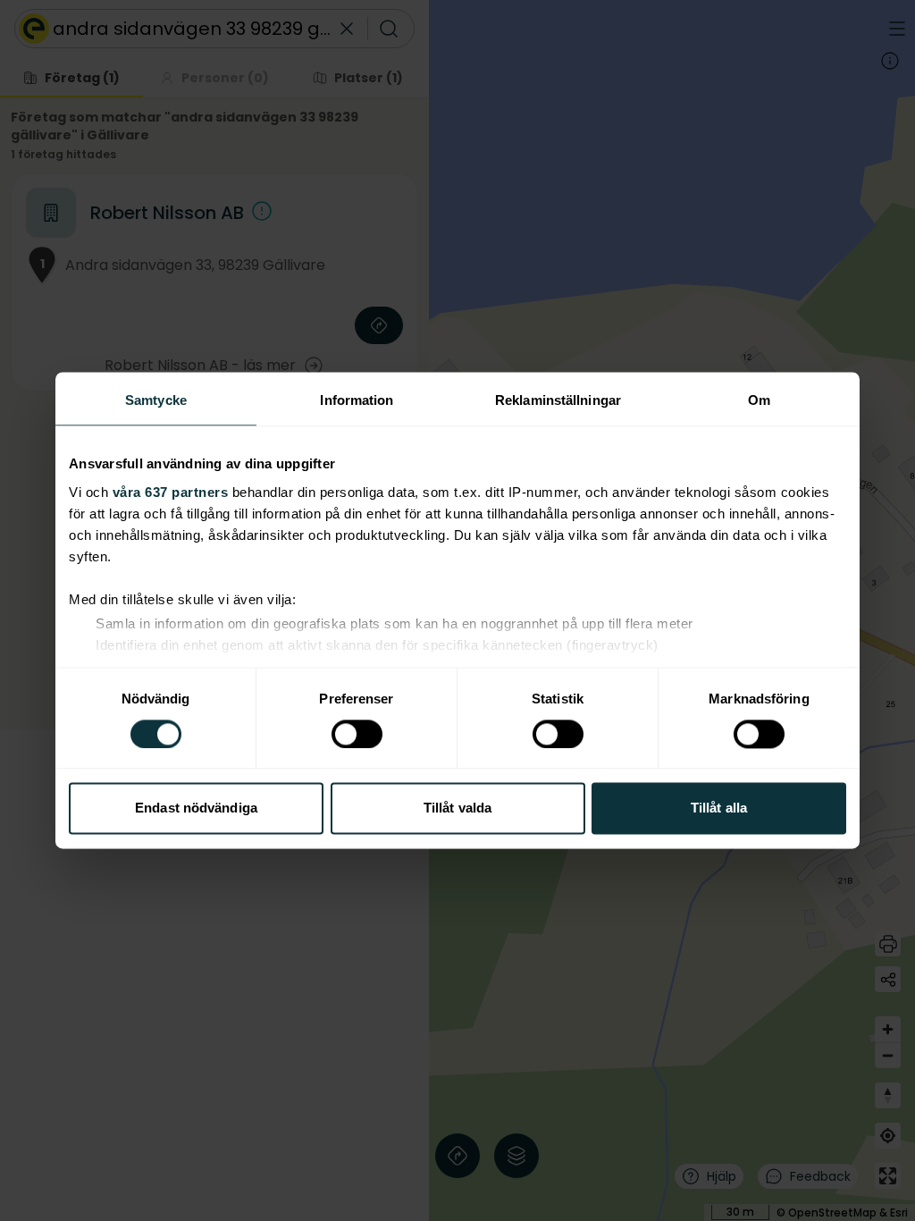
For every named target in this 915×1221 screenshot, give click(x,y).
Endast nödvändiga (196, 808)
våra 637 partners (171, 492)
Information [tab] (356, 400)
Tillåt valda (457, 808)
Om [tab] (759, 400)
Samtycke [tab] (156, 400)
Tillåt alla (719, 808)
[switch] (357, 734)
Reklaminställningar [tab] (558, 400)
